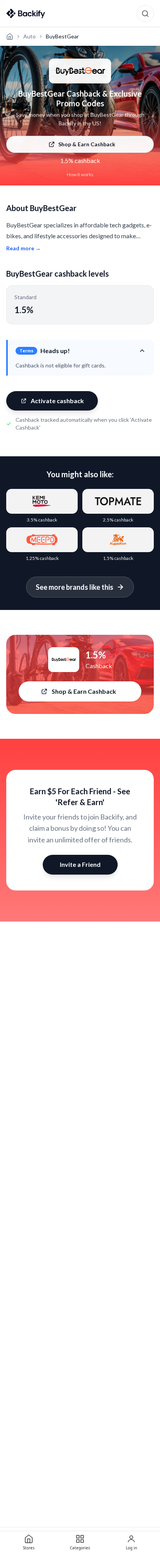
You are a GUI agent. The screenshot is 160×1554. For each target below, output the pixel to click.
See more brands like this (74, 587)
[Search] (145, 13)
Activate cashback (57, 400)
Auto (29, 36)
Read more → (23, 248)
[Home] (9, 36)
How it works (80, 174)
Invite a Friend (80, 864)
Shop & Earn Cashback (86, 144)
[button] (81, 351)
